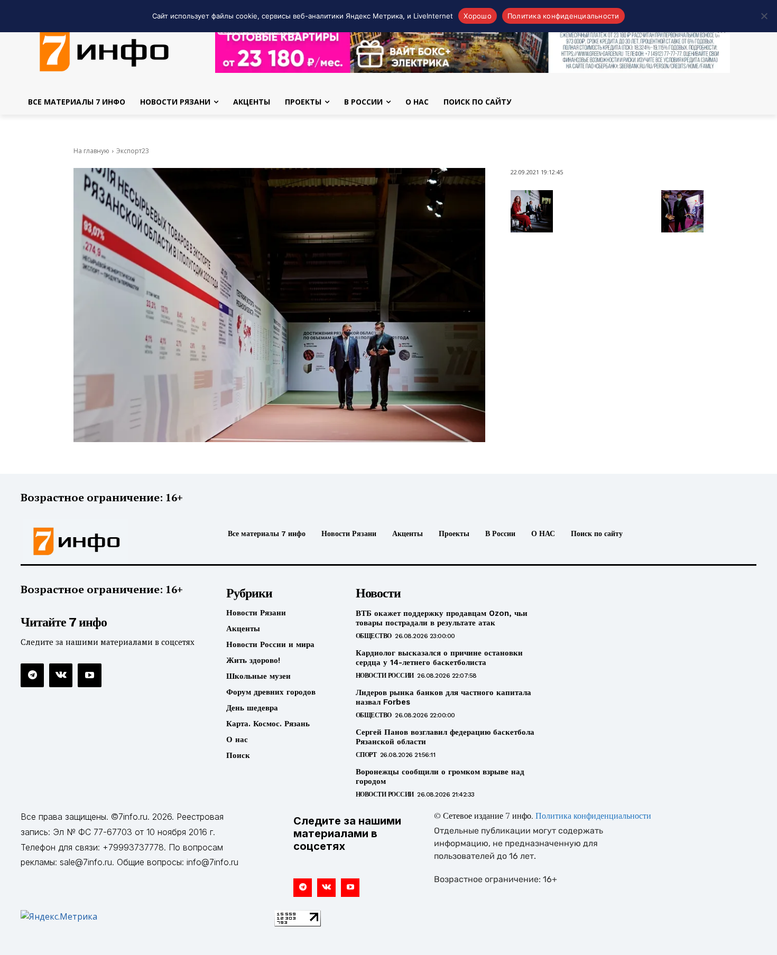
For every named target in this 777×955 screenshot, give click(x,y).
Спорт (366, 755)
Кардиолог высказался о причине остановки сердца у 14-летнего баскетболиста (439, 657)
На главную (91, 150)
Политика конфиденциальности (593, 816)
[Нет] (763, 16)
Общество (374, 636)
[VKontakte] (60, 675)
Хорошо (478, 16)
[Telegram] (32, 675)
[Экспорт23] (279, 305)
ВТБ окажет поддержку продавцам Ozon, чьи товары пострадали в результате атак (442, 618)
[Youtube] (89, 675)
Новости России (385, 675)
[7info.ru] (107, 541)
